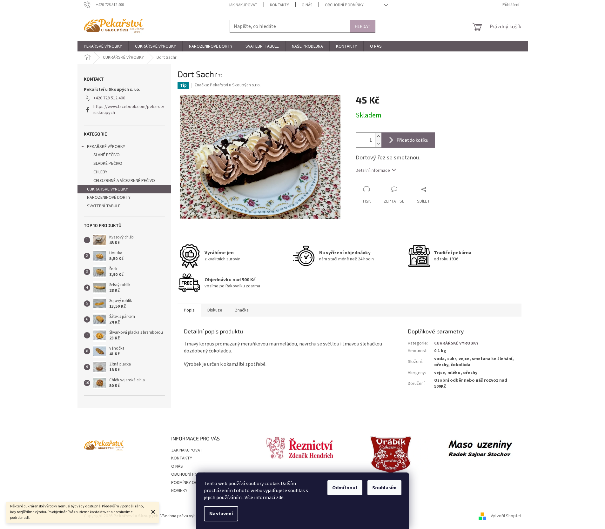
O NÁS (307, 5)
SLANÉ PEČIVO (106, 155)
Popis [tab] (189, 310)
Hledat (362, 26)
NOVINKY (179, 490)
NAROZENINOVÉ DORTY (109, 197)
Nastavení (221, 513)
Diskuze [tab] (214, 310)
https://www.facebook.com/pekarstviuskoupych (128, 110)
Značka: (227, 85)
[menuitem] (102, 46)
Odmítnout (345, 487)
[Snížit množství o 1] (378, 143)
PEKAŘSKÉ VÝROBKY (106, 147)
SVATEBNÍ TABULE (103, 206)
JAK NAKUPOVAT (242, 5)
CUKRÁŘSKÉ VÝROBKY (107, 189)
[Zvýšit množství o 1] (378, 136)
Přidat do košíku (412, 140)
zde (280, 497)
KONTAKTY (279, 5)
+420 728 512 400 (109, 98)
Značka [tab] (242, 310)
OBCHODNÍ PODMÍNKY (344, 5)
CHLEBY (100, 172)
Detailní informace (373, 170)
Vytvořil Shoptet (506, 516)
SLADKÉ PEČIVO (107, 163)
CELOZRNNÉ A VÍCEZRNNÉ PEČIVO (124, 180)
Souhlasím (384, 487)
